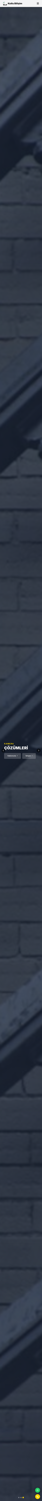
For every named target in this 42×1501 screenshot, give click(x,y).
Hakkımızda (11, 756)
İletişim (28, 756)
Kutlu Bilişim (15, 3)
